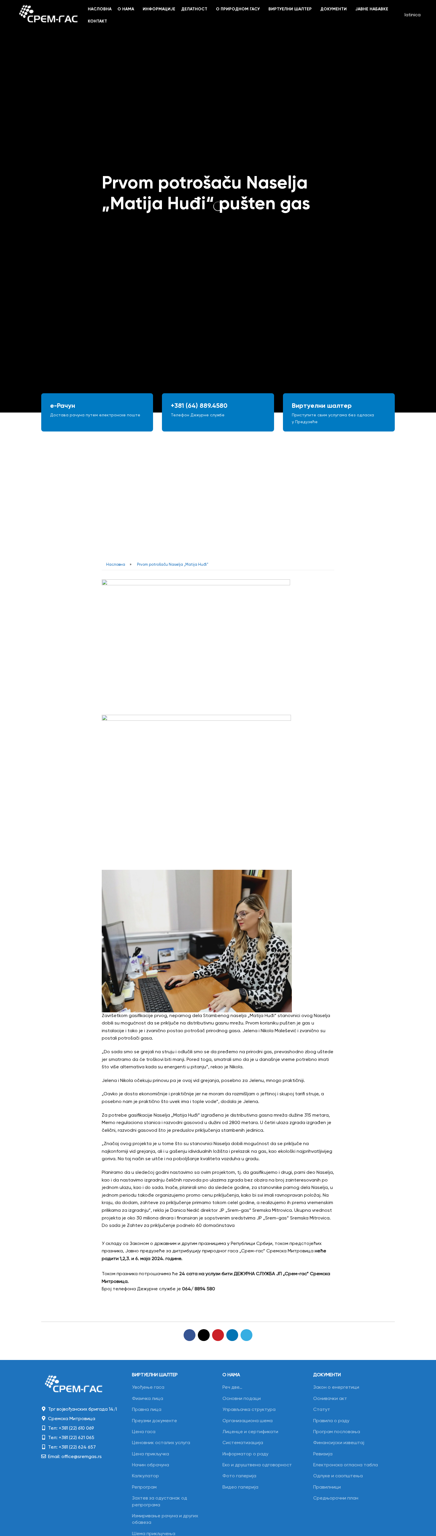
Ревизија (322, 1454)
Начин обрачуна (150, 1465)
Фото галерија (239, 1476)
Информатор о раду (245, 1454)
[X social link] (204, 1335)
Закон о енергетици (336, 1387)
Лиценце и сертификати (250, 1432)
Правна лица (146, 1409)
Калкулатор (145, 1476)
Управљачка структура (249, 1409)
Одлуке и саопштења (338, 1476)
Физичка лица (147, 1398)
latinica (413, 15)
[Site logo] (48, 15)
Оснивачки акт (330, 1398)
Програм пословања (336, 1432)
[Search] (397, 15)
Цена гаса (143, 1432)
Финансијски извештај (338, 1443)
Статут (321, 1409)
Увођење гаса (148, 1387)
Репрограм (144, 1487)
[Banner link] (97, 412)
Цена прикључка (150, 1454)
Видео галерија (240, 1487)
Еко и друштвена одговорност (257, 1465)
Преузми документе (154, 1421)
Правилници (327, 1487)
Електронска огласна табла (345, 1465)
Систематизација (242, 1443)
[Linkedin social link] (232, 1335)
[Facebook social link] (189, 1335)
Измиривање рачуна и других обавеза (165, 1519)
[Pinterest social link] (218, 1335)
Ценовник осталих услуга (161, 1443)
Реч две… (232, 1387)
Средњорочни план (335, 1498)
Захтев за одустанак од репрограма (159, 1501)
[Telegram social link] (246, 1335)
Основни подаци (241, 1398)
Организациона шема (247, 1421)
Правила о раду (331, 1421)
